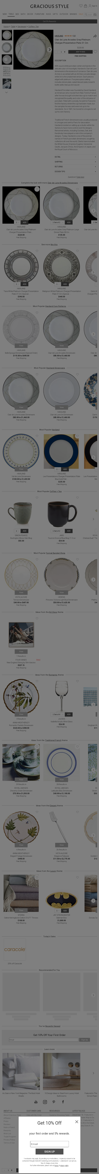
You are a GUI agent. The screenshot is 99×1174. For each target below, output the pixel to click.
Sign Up (49, 1151)
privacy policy (64, 1165)
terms (57, 1165)
